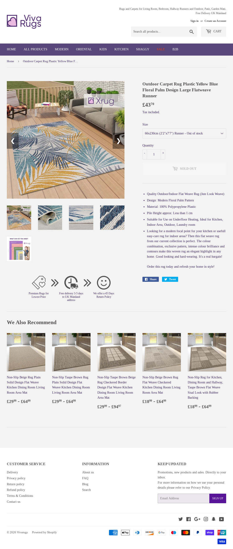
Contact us (13, 501)
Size (145, 124)
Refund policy (16, 490)
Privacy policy (16, 478)
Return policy (15, 484)
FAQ (85, 478)
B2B (175, 49)
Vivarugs (22, 532)
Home (11, 49)
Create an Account (215, 21)
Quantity (148, 145)
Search (86, 490)
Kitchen (121, 49)
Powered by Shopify (44, 532)
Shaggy (142, 49)
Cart (217, 31)
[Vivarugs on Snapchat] (213, 520)
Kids (103, 49)
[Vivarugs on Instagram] (206, 520)
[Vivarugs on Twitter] (180, 520)
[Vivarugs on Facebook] (188, 520)
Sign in (194, 21)
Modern (61, 49)
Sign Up (217, 498)
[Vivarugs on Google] (197, 520)
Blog (85, 484)
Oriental (84, 49)
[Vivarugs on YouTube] (221, 520)
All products (35, 49)
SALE (161, 49)
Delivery (12, 472)
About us (88, 472)
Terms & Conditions (20, 496)
